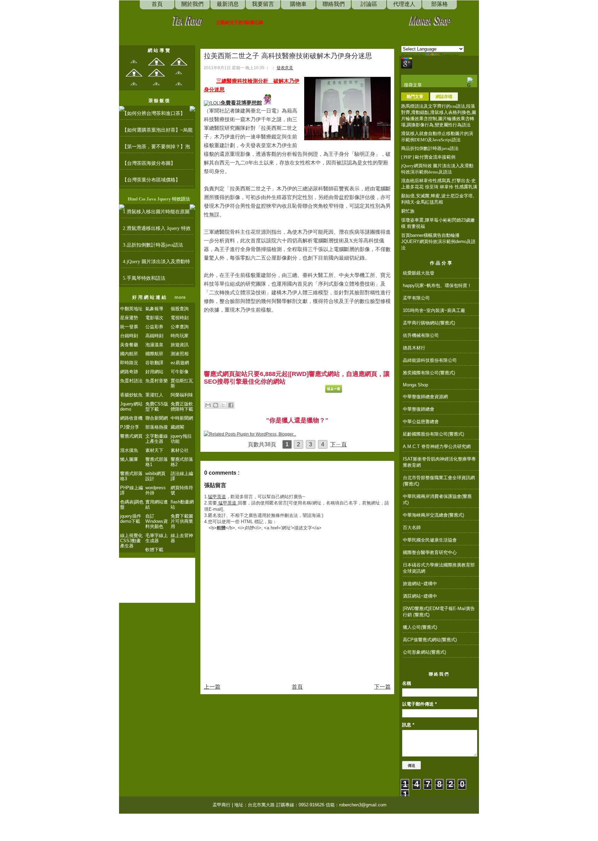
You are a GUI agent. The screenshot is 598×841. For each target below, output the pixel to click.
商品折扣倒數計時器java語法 (430, 148)
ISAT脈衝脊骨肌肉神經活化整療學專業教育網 (439, 462)
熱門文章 (415, 96)
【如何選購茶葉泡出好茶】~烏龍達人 (157, 131)
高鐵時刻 (154, 335)
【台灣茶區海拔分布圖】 (148, 163)
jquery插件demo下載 (130, 518)
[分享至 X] (223, 405)
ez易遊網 (180, 362)
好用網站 (154, 371)
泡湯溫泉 (154, 344)
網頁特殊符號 (182, 490)
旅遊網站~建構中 (420, 583)
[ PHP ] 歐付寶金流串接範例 (428, 157)
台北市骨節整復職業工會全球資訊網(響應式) (439, 480)
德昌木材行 (414, 347)
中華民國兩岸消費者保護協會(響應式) (437, 499)
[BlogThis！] (215, 405)
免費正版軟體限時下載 (182, 406)
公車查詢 (180, 326)
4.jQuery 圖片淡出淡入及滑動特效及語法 (156, 263)
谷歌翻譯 (154, 362)
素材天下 (154, 450)
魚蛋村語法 (131, 380)
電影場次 (154, 317)
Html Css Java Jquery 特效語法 (159, 199)
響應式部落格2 (182, 462)
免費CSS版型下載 (156, 406)
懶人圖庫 (129, 459)
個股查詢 (180, 308)
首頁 (297, 687)
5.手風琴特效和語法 (144, 278)
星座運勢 (129, 317)
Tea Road (187, 20)
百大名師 (412, 527)
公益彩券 (154, 326)
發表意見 (285, 67)
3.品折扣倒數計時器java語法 (153, 245)
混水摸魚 (129, 450)
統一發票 (129, 326)
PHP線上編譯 (131, 490)
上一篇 (212, 687)
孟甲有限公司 (416, 298)
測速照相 (180, 353)
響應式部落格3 (131, 476)
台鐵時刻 (129, 335)
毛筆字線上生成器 (156, 538)
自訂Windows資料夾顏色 (156, 521)
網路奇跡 (129, 371)
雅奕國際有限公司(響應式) (429, 372)
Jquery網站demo (131, 406)
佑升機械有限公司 (421, 335)
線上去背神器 (182, 538)
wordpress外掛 (155, 490)
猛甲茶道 (217, 496)
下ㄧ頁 (338, 444)
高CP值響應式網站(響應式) (430, 639)
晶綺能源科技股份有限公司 (430, 360)
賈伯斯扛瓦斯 (182, 383)
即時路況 (129, 362)
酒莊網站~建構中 (420, 596)
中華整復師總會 (418, 409)
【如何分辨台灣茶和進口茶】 (153, 113)
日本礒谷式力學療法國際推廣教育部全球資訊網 (439, 568)
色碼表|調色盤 (132, 504)
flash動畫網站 (182, 504)
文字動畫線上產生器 (156, 438)
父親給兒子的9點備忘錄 (239, 22)
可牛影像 (180, 371)
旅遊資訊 (180, 344)
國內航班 (129, 353)
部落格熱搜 (156, 427)
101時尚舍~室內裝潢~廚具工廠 (434, 310)
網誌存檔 (444, 96)
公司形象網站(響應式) (424, 652)
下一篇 (382, 687)
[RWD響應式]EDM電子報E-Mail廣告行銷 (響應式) (439, 611)
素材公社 (180, 450)
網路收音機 (131, 418)
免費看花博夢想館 (241, 103)
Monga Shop (429, 20)
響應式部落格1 (156, 462)
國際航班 (154, 353)
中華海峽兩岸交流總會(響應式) (433, 515)
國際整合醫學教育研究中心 (430, 552)
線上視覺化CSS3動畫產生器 (131, 540)
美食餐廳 (129, 344)
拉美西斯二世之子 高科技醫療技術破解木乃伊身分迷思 (288, 55)
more (179, 297)
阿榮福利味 (182, 394)
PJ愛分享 (129, 427)
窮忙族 (408, 211)
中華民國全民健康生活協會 (430, 540)
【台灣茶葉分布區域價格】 (151, 179)
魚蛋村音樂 (156, 380)
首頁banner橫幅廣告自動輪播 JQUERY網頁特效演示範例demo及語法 (438, 241)
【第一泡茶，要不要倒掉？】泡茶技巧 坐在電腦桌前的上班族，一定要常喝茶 (156, 148)
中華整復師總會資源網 (425, 396)
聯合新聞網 (156, 418)
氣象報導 (154, 308)
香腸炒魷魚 (131, 394)
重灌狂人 (154, 394)
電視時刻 (180, 317)
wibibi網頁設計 (155, 476)
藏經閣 (177, 427)
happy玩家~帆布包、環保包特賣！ (437, 285)
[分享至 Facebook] (230, 405)
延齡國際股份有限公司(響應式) (433, 434)
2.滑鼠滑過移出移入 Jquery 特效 (157, 228)
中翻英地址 (131, 308)
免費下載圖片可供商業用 (182, 521)
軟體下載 (154, 549)
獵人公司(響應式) (420, 627)
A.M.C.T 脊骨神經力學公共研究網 (437, 446)
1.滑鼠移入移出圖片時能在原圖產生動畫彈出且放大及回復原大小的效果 (157, 213)
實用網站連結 (156, 504)
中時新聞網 (182, 418)
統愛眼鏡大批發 (418, 273)
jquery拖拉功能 (181, 438)
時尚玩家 (180, 335)
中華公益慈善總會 (421, 421)
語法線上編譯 (182, 476)
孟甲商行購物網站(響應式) (429, 322)
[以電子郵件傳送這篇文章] (208, 405)
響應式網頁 (131, 436)
